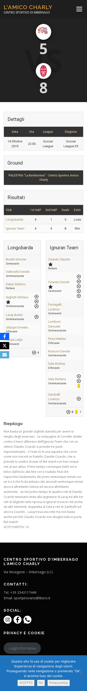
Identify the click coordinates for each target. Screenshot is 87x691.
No (41, 683)
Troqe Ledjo (14, 340)
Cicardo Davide (58, 282)
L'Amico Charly (28, 7)
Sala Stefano (57, 379)
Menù (79, 9)
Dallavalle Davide (17, 271)
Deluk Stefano (16, 284)
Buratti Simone (16, 259)
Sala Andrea (56, 363)
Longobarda (14, 219)
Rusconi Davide (59, 351)
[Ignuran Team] (43, 71)
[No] (81, 673)
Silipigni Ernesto (17, 327)
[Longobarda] (43, 32)
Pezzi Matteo (57, 339)
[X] (4, 345)
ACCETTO (26, 683)
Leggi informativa (22, 648)
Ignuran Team (15, 228)
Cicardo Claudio (59, 259)
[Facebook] (4, 336)
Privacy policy (58, 683)
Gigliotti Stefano (17, 297)
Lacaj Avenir (14, 315)
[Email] (4, 354)
